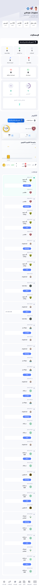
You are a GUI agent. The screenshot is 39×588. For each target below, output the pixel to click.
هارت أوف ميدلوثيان (28, 128)
